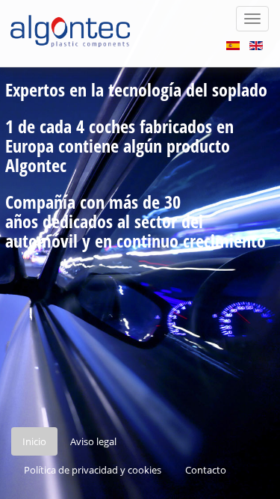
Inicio (34, 441)
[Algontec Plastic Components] (69, 18)
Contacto (205, 470)
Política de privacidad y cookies (92, 470)
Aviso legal (93, 441)
